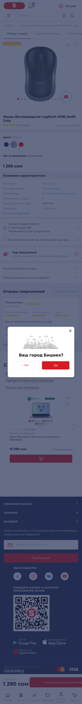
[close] (70, 331)
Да (56, 365)
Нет (26, 365)
